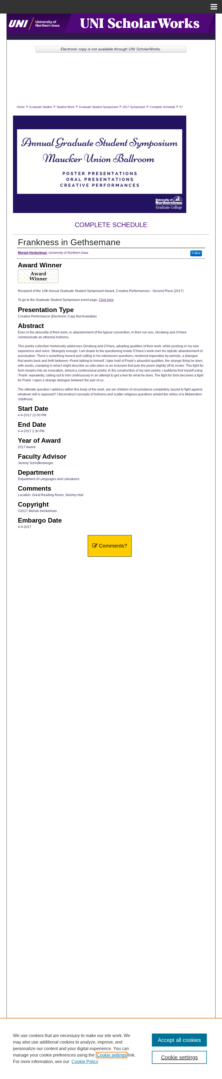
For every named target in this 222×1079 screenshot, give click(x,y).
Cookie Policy (84, 1061)
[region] (111, 1048)
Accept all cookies (179, 1040)
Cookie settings (111, 1055)
